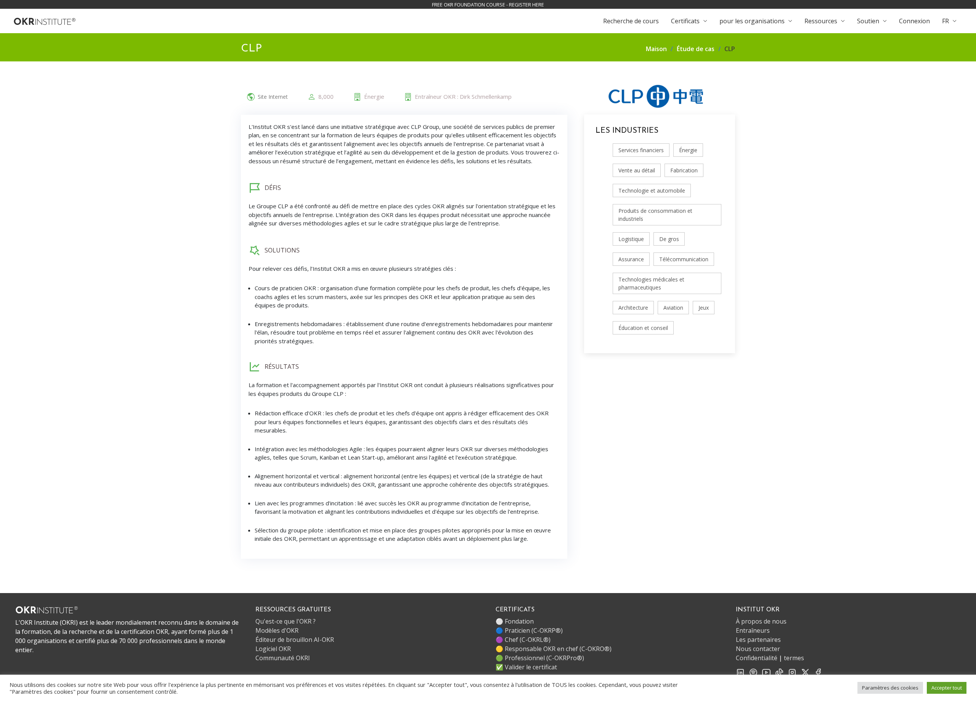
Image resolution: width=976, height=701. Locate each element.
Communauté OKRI (282, 658)
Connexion (914, 21)
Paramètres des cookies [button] (890, 687)
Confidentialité (756, 658)
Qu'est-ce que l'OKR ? (285, 621)
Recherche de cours (631, 21)
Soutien (868, 21)
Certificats (685, 21)
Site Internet (273, 97)
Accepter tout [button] (946, 687)
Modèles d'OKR (277, 630)
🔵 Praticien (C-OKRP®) (529, 630)
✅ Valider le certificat (526, 667)
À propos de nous (761, 621)
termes (794, 658)
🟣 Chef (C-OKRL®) (523, 639)
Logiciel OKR (273, 649)
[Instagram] (792, 671)
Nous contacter (758, 649)
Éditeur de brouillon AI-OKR (294, 639)
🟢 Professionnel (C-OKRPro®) (540, 658)
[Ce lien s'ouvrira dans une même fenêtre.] (44, 20)
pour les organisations (752, 21)
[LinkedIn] (740, 671)
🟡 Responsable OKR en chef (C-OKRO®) (554, 649)
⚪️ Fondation (515, 621)
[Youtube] (766, 671)
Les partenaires (758, 639)
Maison (656, 49)
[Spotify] (753, 671)
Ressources (820, 21)
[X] (805, 671)
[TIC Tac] (779, 671)
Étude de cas (695, 49)
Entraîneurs (753, 630)
